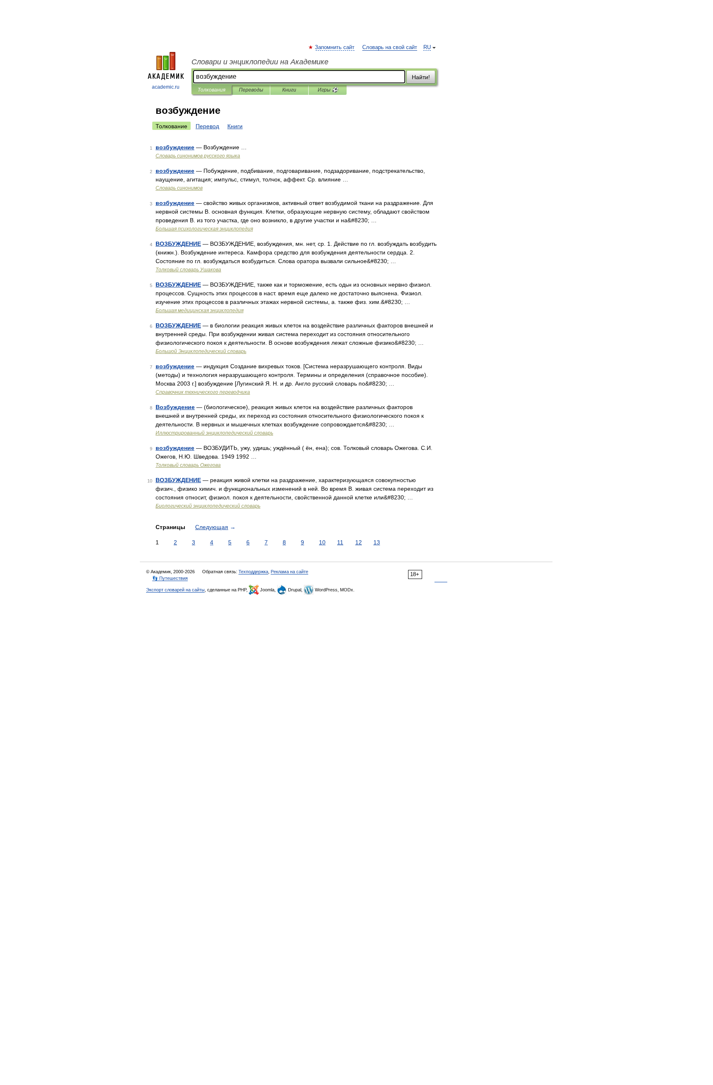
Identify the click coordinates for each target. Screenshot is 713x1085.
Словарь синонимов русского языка (198, 156)
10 (322, 542)
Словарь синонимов (179, 188)
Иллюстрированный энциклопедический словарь (214, 433)
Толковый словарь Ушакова (188, 270)
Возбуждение (175, 407)
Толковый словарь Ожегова (188, 465)
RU (427, 47)
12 (358, 542)
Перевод (207, 126)
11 (340, 542)
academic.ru (165, 87)
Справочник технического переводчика (203, 392)
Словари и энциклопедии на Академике (259, 62)
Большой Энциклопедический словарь (201, 351)
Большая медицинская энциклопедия (199, 310)
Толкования (211, 90)
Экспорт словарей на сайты (175, 589)
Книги (289, 90)
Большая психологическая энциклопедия (204, 229)
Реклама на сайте (289, 571)
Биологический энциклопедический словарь (208, 506)
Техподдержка (253, 571)
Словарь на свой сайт (389, 47)
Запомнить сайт (335, 47)
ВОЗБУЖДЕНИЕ (178, 243)
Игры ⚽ (328, 90)
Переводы (251, 90)
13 (376, 542)
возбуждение (175, 147)
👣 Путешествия (170, 578)
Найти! (421, 77)
